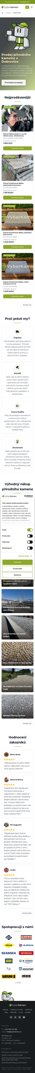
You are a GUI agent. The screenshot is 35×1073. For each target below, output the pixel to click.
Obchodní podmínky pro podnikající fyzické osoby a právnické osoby (16, 1059)
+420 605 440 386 (10, 1029)
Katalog (5, 1010)
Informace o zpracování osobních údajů (15, 1052)
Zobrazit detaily (23, 556)
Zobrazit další (26, 913)
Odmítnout (17, 575)
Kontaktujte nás (25, 2)
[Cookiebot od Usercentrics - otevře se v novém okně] (25, 496)
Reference (28, 1010)
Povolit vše (17, 562)
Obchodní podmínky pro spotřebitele (14, 1062)
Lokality (8, 13)
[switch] (30, 536)
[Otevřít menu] (31, 7)
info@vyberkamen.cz (14, 1032)
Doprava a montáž (16, 1010)
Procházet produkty (14, 83)
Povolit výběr (17, 568)
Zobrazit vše (27, 305)
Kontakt (27, 1012)
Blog (6, 1012)
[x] (11, 1017)
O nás (21, 1012)
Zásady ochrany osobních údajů (12, 1055)
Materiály (13, 1012)
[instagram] (19, 1017)
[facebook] (15, 1017)
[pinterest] (23, 1017)
